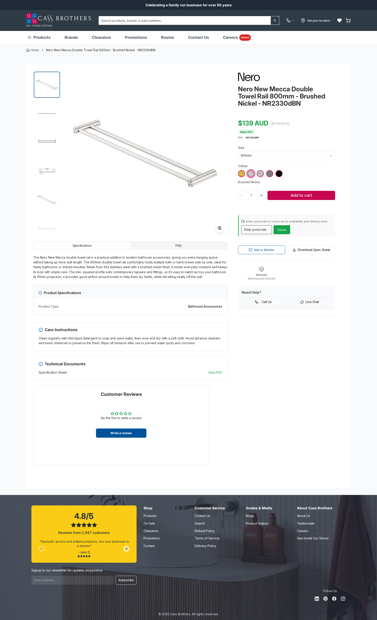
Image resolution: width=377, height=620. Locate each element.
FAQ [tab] (178, 245)
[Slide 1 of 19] (47, 85)
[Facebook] (334, 598)
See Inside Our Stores (313, 538)
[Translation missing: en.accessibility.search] (275, 20)
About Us (303, 516)
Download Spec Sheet (314, 250)
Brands (71, 37)
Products (42, 37)
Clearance (101, 37)
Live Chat (312, 302)
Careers (236, 37)
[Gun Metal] (269, 173)
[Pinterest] (325, 598)
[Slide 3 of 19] (47, 142)
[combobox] (189, 20)
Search (200, 523)
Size (241, 147)
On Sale (149, 523)
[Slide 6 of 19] (47, 228)
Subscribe (126, 580)
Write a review (121, 433)
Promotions (136, 37)
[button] (339, 20)
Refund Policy (205, 531)
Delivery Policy (205, 546)
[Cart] (348, 20)
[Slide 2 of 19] (47, 113)
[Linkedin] (316, 598)
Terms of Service (207, 538)
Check (282, 230)
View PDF (215, 372)
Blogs (250, 516)
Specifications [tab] (82, 245)
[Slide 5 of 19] (47, 200)
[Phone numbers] (290, 20)
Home (35, 50)
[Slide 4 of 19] (47, 171)
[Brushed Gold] (241, 173)
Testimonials (306, 523)
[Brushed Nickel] (250, 173)
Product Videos (257, 523)
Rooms (167, 37)
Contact (149, 546)
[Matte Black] (279, 173)
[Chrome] (260, 173)
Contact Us (198, 37)
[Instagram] (343, 598)
